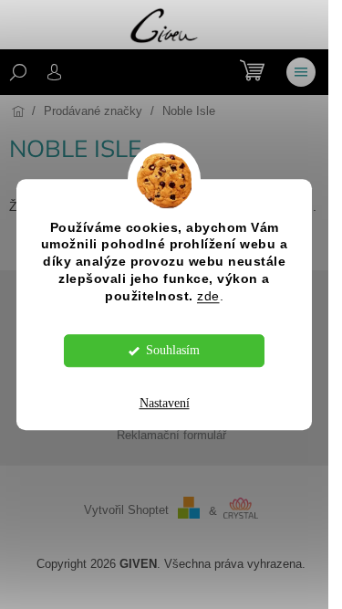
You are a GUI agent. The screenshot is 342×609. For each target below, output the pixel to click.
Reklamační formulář (171, 435)
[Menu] (301, 72)
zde (208, 296)
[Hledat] (18, 72)
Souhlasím (173, 350)
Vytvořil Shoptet (126, 511)
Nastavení (165, 403)
